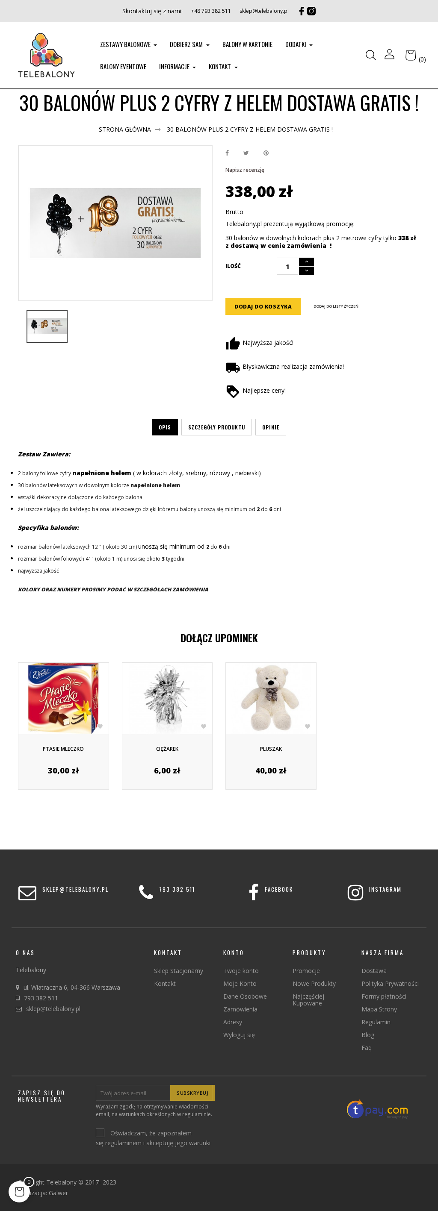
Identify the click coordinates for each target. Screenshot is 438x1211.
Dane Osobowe (245, 996)
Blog (367, 1035)
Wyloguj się (239, 1035)
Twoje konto (241, 971)
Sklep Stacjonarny (178, 971)
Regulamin (376, 1022)
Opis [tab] (165, 427)
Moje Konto (240, 983)
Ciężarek (167, 748)
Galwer (58, 1193)
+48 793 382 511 (211, 11)
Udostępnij (227, 153)
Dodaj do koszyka (263, 306)
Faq (366, 1047)
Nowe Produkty (314, 983)
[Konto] (389, 55)
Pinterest (266, 153)
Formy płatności (383, 996)
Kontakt (165, 983)
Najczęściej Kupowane (308, 999)
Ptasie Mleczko (63, 748)
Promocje (306, 971)
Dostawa (374, 971)
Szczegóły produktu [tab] (216, 427)
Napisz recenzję (244, 169)
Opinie (270, 427)
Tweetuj (246, 153)
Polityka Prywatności (390, 983)
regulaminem (123, 1143)
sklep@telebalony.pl (264, 11)
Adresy (232, 1022)
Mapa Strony (379, 1009)
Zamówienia (240, 1009)
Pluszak (271, 748)
